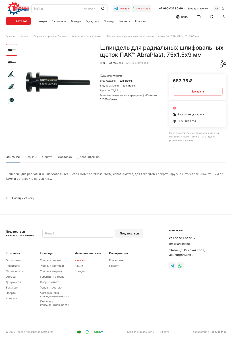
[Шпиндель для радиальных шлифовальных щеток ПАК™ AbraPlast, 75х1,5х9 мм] (56, 82)
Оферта (11, 293)
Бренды (80, 271)
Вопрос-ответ (49, 282)
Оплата (47, 157)
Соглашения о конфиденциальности (54, 294)
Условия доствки (51, 287)
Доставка (65, 157)
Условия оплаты (50, 260)
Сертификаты (15, 271)
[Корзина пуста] (224, 16)
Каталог (80, 260)
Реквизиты (13, 265)
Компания (13, 253)
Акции (79, 265)
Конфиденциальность (140, 331)
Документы (13, 282)
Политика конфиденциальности (54, 303)
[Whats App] (180, 265)
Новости (114, 265)
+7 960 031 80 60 (171, 8)
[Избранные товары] (211, 16)
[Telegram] (172, 265)
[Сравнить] (221, 65)
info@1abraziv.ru (179, 244)
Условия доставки (52, 265)
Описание (13, 157)
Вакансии (12, 287)
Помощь (46, 253)
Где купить (116, 260)
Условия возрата (51, 271)
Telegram (124, 8)
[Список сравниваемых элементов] (199, 16)
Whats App (144, 8)
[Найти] (102, 8)
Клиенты (11, 298)
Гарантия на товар (52, 276)
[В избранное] (221, 61)
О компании (14, 260)
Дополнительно (88, 157)
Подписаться (129, 233)
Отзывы (31, 157)
